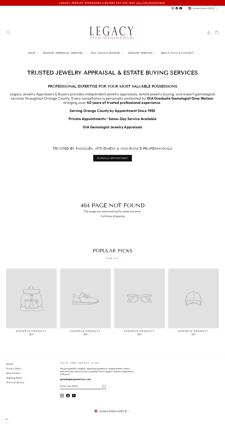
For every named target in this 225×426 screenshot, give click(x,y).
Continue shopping (113, 216)
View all (112, 258)
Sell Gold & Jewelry (106, 52)
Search (10, 363)
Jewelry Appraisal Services (63, 52)
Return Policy (13, 373)
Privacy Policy (13, 368)
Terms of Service (15, 382)
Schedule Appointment (112, 158)
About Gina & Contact (177, 52)
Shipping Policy (14, 377)
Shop (32, 52)
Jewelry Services (141, 52)
